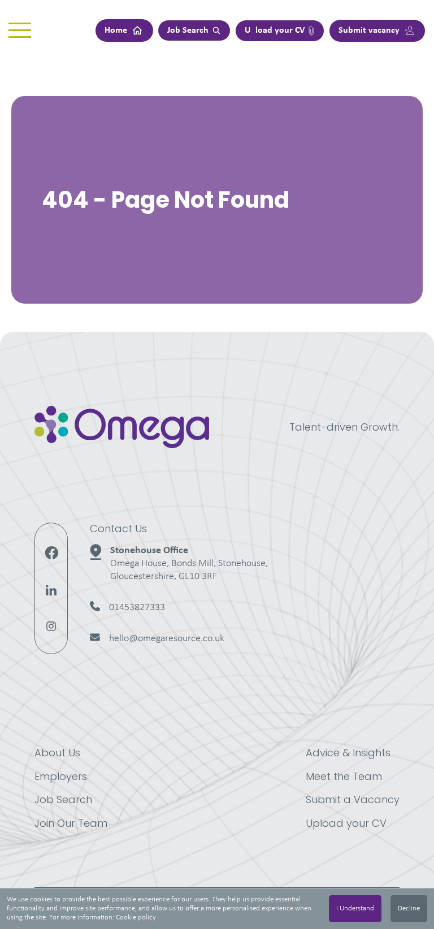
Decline (409, 908)
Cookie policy (136, 917)
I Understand (355, 908)
